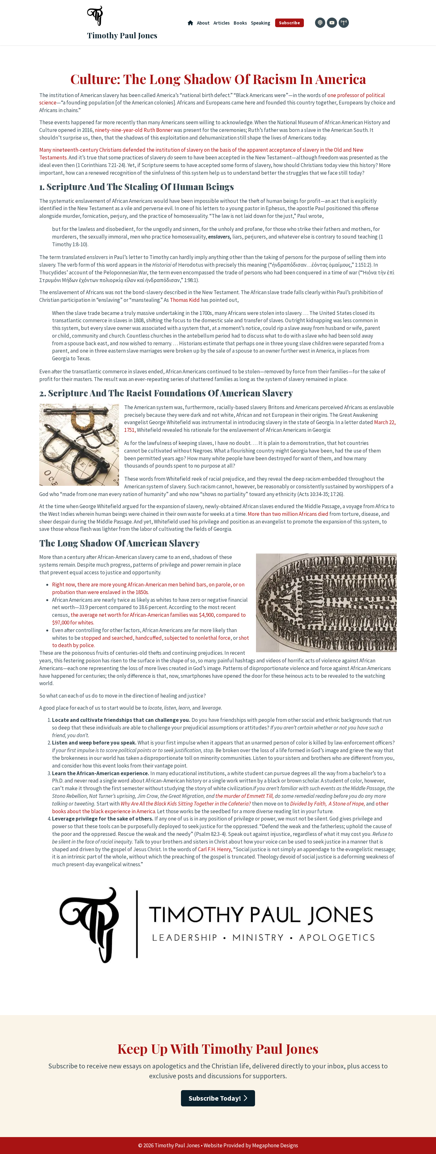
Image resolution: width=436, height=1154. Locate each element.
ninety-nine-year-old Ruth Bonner (134, 130)
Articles (222, 23)
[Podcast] (320, 23)
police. (87, 645)
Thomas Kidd (185, 299)
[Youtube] (332, 23)
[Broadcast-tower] (344, 23)
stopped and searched (107, 637)
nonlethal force (212, 637)
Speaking (260, 23)
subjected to (179, 637)
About (203, 23)
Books (240, 23)
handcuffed (148, 637)
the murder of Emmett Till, (245, 795)
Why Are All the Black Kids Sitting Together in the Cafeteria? (186, 803)
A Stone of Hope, (347, 803)
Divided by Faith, (309, 803)
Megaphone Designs (275, 1145)
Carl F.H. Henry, (215, 849)
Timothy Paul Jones (122, 35)
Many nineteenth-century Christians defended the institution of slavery (121, 149)
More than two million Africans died (288, 513)
